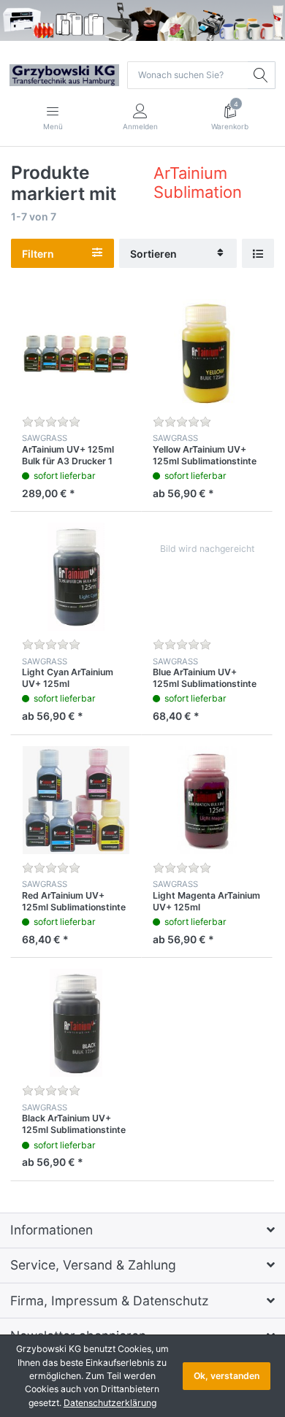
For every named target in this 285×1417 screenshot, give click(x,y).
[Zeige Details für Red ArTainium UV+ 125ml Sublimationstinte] (76, 800)
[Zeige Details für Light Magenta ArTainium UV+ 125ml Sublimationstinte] (207, 800)
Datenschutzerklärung (110, 1402)
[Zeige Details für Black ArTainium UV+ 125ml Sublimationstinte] (76, 1023)
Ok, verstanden (226, 1375)
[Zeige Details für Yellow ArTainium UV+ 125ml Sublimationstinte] (207, 353)
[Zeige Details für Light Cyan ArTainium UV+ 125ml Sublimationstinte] (76, 577)
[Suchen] (262, 75)
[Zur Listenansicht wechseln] (258, 254)
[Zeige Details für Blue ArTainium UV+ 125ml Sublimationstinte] (207, 577)
